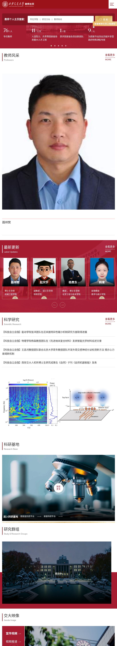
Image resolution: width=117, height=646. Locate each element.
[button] (54, 181)
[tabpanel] (16, 33)
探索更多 (58, 364)
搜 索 (105, 19)
